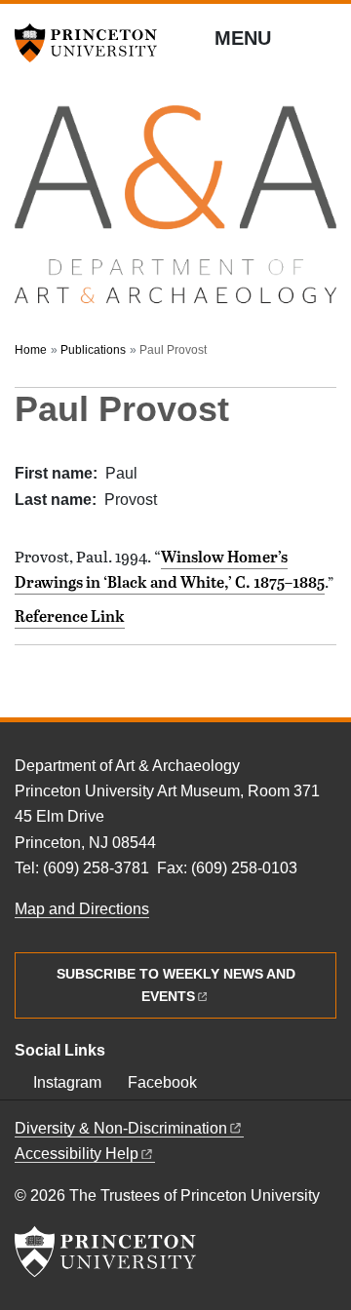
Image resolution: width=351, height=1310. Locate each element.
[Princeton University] (93, 42)
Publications (93, 350)
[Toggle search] (323, 39)
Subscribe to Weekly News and (176, 985)
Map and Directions (82, 909)
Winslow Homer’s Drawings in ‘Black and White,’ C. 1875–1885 (170, 569)
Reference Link (70, 616)
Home (31, 350)
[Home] (175, 213)
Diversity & (121, 1128)
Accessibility (76, 1153)
